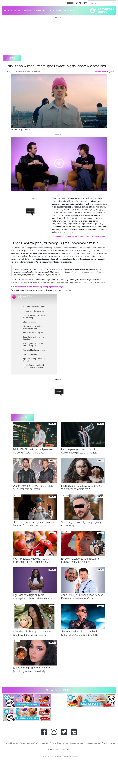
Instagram (82, 3)
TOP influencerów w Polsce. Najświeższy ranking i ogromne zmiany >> (37, 287)
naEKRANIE (66, 749)
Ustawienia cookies (108, 743)
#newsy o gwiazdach (33, 72)
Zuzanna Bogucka (107, 72)
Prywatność (44, 743)
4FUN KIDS (69, 11)
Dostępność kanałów (10, 743)
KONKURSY (26, 11)
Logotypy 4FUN (32, 743)
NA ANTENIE (14, 11)
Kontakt (22, 743)
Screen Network (54, 749)
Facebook (70, 3)
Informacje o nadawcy (92, 743)
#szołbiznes (20, 72)
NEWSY (37, 11)
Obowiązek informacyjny (59, 743)
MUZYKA (47, 11)
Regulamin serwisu (76, 743)
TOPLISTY (57, 11)
